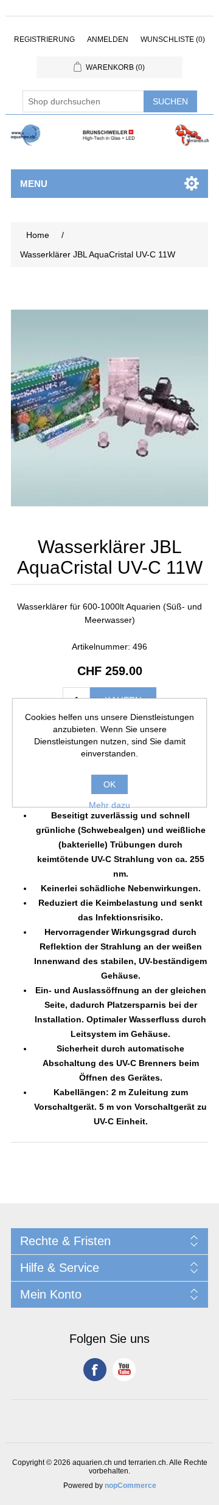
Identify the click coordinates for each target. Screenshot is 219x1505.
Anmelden (107, 39)
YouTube (124, 1369)
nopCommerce (130, 1485)
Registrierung (44, 39)
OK (109, 784)
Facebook (94, 1369)
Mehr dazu (109, 805)
